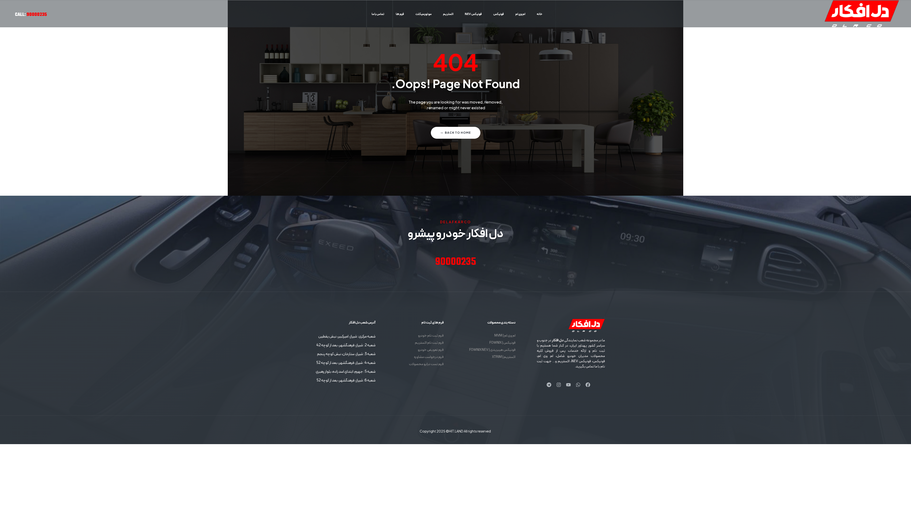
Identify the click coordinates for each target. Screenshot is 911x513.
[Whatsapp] (578, 384)
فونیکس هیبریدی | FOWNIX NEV (492, 350)
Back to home (458, 132)
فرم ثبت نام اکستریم (429, 343)
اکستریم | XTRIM (504, 357)
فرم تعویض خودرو (431, 350)
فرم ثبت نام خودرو (431, 335)
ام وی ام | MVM (505, 335)
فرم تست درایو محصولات (426, 364)
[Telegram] (549, 384)
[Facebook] (588, 384)
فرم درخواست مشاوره (429, 357)
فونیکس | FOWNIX (502, 343)
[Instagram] (558, 384)
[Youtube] (568, 384)
